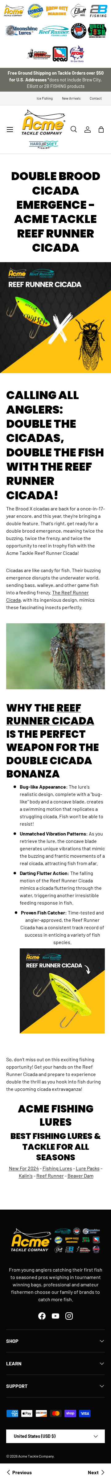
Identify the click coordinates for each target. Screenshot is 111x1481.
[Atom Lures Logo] (77, 54)
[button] (101, 129)
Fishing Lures (57, 1168)
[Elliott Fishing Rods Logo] (78, 11)
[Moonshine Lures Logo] (22, 31)
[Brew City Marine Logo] (57, 11)
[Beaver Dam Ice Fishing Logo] (78, 31)
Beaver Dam (80, 1175)
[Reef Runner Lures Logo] (54, 31)
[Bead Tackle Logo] (60, 54)
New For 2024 (24, 1168)
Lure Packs (88, 1168)
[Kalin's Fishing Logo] (35, 11)
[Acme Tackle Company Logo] (14, 11)
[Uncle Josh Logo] (97, 31)
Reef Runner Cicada (50, 714)
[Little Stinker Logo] (38, 54)
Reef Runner (50, 1175)
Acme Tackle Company (36, 1456)
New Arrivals (71, 98)
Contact (96, 98)
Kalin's (26, 1175)
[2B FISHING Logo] (98, 11)
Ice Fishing (45, 98)
